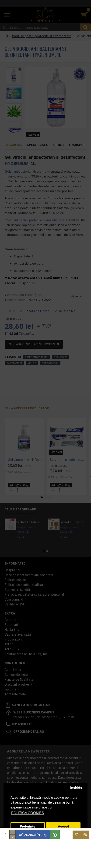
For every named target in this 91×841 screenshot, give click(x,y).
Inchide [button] (76, 787)
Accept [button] (63, 826)
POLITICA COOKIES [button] (27, 813)
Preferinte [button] (27, 826)
